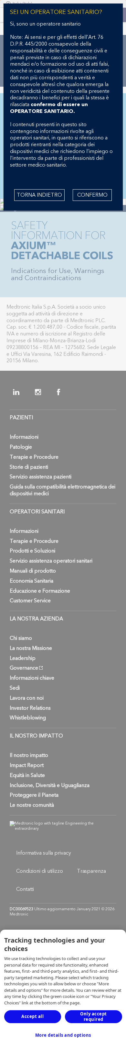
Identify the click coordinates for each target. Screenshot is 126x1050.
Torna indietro (39, 195)
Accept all (32, 1016)
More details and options (63, 1035)
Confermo (92, 195)
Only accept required (93, 1016)
